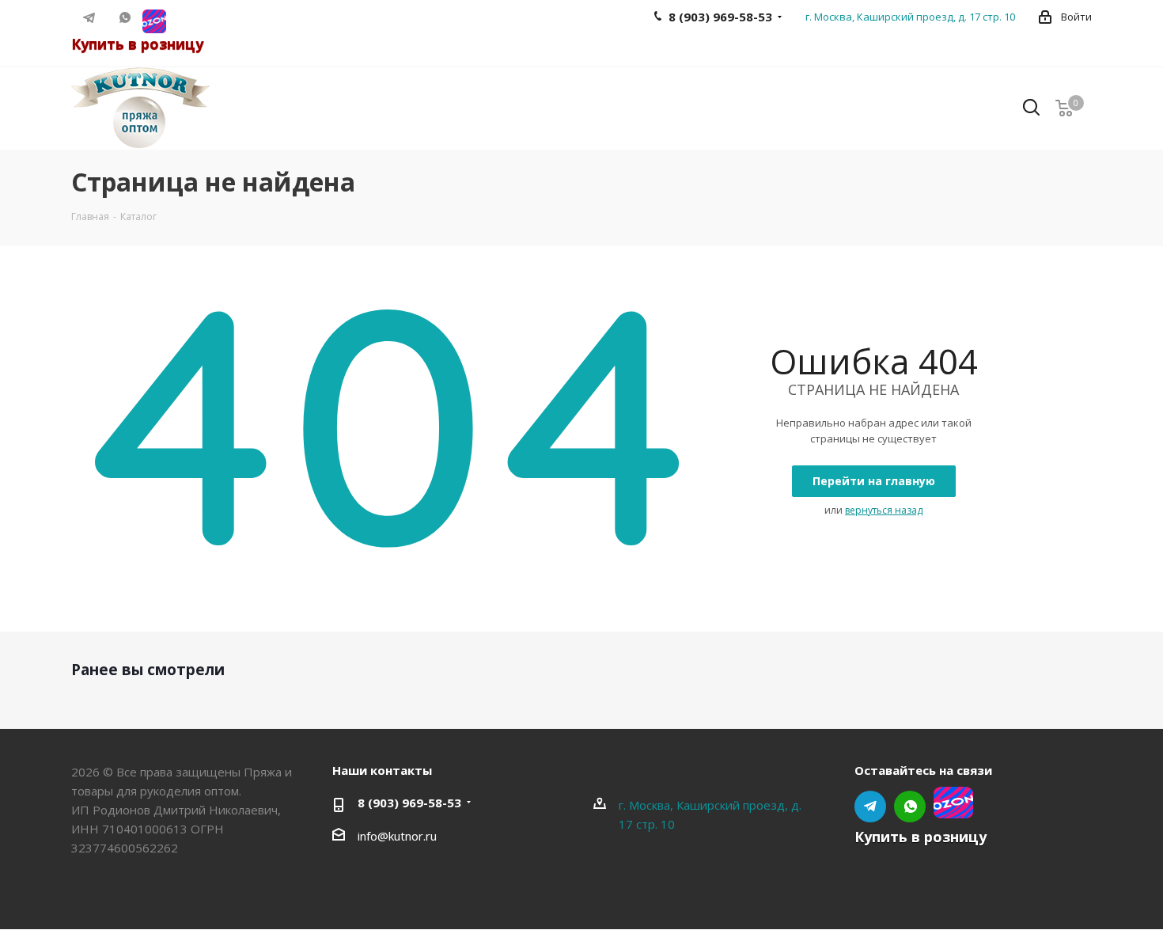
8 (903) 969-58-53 (409, 802)
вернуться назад (883, 510)
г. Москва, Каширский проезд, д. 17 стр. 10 (910, 16)
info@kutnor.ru (397, 836)
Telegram (89, 17)
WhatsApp (124, 17)
